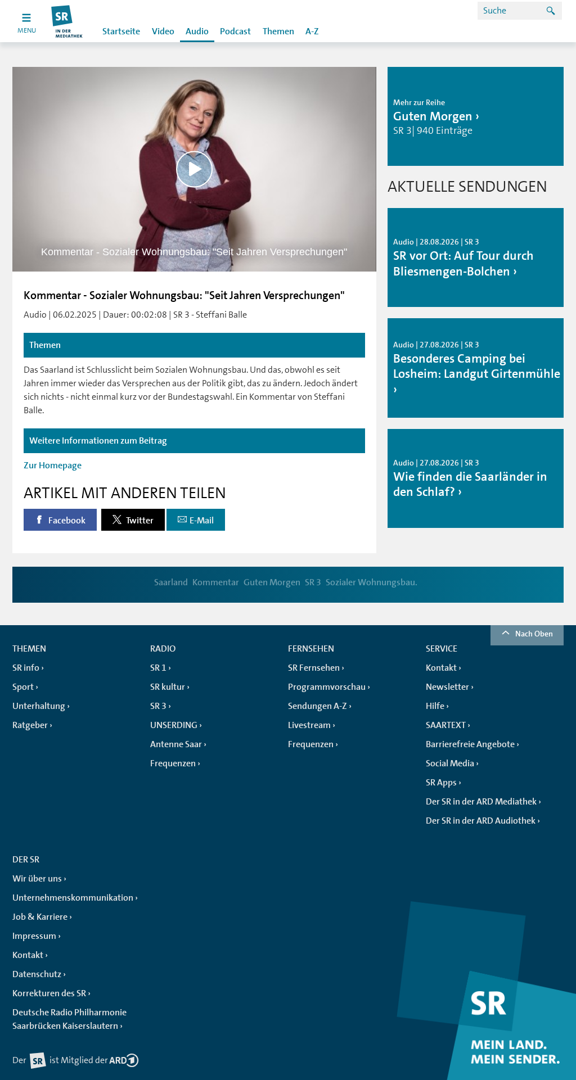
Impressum (34, 936)
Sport (23, 687)
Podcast (235, 31)
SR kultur (167, 687)
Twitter (139, 520)
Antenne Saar (176, 744)
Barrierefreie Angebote (470, 744)
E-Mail (202, 520)
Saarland (171, 582)
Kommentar (215, 582)
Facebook (66, 520)
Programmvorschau (327, 687)
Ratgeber (30, 725)
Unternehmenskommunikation (72, 897)
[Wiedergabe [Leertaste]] (194, 169)
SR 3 (313, 582)
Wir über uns (37, 878)
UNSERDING (173, 725)
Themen (278, 31)
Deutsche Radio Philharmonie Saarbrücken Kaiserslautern (69, 1019)
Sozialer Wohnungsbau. (371, 582)
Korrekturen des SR (49, 993)
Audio (197, 31)
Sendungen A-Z (317, 706)
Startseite (121, 31)
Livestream (309, 725)
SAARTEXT (446, 725)
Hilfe (435, 706)
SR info (25, 668)
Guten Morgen (272, 582)
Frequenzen (173, 763)
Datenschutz (36, 974)
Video (163, 31)
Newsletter (447, 687)
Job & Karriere (40, 917)
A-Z (312, 31)
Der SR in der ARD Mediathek (481, 801)
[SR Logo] (67, 21)
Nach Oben (534, 634)
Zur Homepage (53, 465)
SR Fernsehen (314, 668)
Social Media (450, 763)
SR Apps (441, 782)
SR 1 (158, 668)
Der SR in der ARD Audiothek (481, 820)
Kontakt (441, 668)
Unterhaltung (38, 706)
